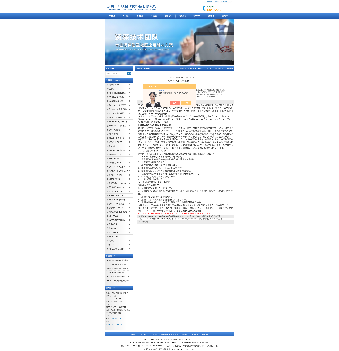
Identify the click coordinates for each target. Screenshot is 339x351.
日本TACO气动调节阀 (192, 213)
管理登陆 (147, 349)
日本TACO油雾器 (165, 213)
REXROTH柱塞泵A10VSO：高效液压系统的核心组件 (126, 277)
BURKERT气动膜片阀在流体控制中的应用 (122, 281)
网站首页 (112, 16)
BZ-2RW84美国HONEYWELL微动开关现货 (193, 219)
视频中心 (182, 16)
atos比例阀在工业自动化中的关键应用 (120, 273)
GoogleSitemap (189, 349)
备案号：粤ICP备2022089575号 (184, 339)
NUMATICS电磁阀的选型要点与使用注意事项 (123, 260)
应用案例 (195, 334)
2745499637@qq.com (114, 324)
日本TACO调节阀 (178, 213)
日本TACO (184, 68)
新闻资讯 (140, 16)
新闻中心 (164, 334)
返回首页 (210, 1)
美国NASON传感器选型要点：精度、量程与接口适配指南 (127, 264)
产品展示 (217, 1)
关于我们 (126, 16)
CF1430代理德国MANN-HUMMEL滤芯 (157, 219)
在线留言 (211, 16)
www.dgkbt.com (116, 318)
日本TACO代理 (205, 213)
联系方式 (225, 16)
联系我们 (224, 1)
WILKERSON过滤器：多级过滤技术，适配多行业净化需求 (128, 268)
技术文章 (197, 16)
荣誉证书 (168, 16)
